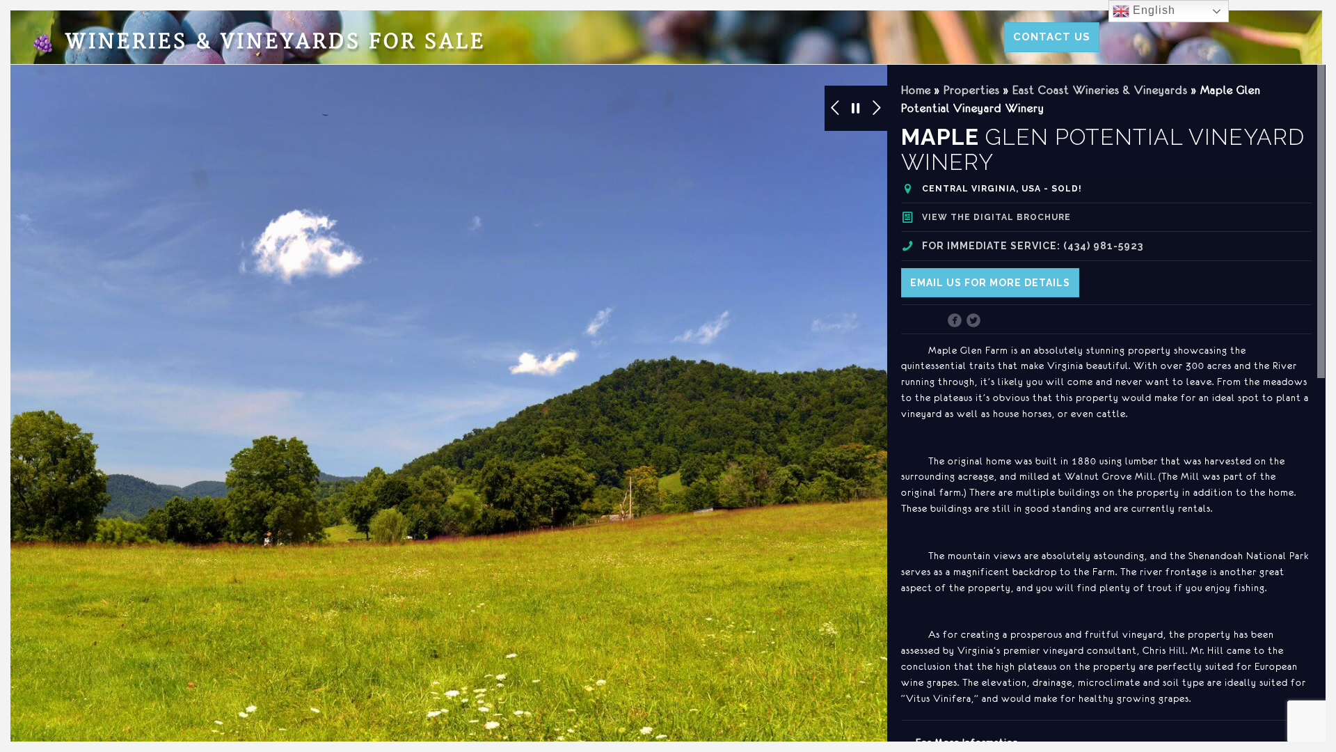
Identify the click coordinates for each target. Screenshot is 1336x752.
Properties (972, 90)
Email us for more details (990, 282)
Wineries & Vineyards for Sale (258, 42)
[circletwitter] (973, 321)
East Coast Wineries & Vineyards (1100, 90)
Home (916, 90)
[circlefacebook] (955, 321)
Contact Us (1051, 37)
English (1152, 10)
